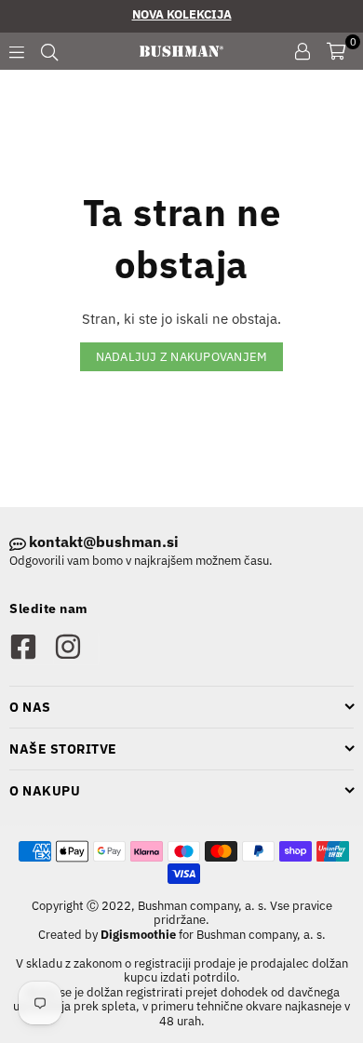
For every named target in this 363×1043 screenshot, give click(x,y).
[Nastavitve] (302, 51)
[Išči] (49, 51)
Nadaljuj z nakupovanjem (182, 357)
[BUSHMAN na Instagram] (76, 648)
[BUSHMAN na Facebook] (31, 648)
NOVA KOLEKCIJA (182, 14)
